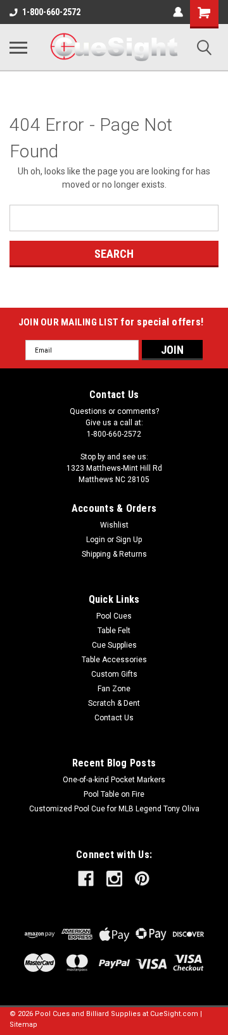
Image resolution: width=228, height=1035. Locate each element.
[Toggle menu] (18, 47)
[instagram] (114, 879)
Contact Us (114, 717)
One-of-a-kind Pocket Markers (114, 779)
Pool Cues (114, 616)
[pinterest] (142, 879)
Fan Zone (114, 688)
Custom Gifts (114, 674)
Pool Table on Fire (114, 794)
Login (95, 539)
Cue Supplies (114, 645)
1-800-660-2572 (51, 12)
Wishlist (114, 525)
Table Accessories (114, 659)
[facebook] (86, 879)
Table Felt (114, 630)
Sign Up (129, 539)
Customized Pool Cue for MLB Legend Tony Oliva (114, 808)
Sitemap (23, 1024)
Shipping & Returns (114, 554)
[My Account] (178, 12)
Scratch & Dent (114, 703)
